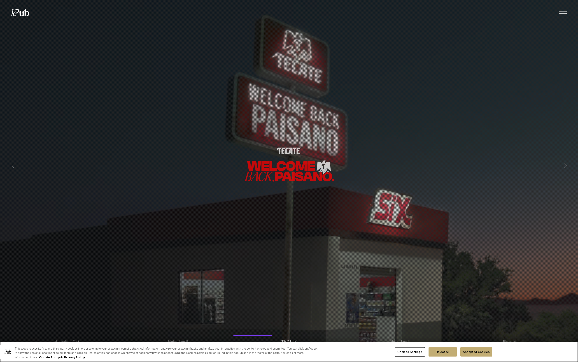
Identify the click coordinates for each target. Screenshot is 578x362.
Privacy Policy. (75, 357)
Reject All (442, 351)
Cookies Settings (409, 351)
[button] (563, 13)
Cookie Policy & (51, 357)
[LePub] (23, 13)
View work (289, 204)
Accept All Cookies (476, 351)
